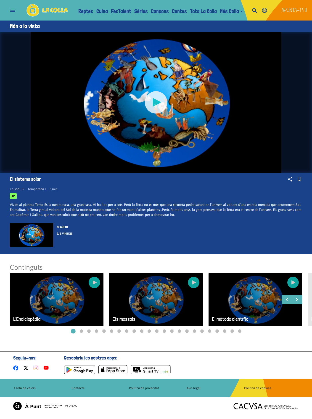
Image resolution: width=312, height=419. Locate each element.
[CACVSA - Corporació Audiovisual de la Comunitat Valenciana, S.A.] (266, 406)
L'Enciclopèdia (26, 319)
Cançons (160, 11)
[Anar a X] (27, 368)
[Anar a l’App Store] (112, 369)
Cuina (102, 11)
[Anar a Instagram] (37, 368)
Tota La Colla (203, 11)
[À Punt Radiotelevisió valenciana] (37, 406)
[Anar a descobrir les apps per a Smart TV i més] (151, 369)
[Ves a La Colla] (47, 10)
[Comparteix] (290, 179)
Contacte (78, 388)
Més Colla (229, 11)
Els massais (124, 319)
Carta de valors (25, 388)
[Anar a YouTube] (47, 368)
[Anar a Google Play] (79, 369)
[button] (73, 331)
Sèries (141, 11)
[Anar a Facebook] (16, 368)
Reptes (85, 11)
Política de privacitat (144, 388)
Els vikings (65, 233)
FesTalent (121, 11)
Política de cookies (257, 388)
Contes (179, 11)
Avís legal (194, 388)
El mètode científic (230, 319)
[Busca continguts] (254, 11)
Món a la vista (25, 26)
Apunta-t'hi (294, 10)
